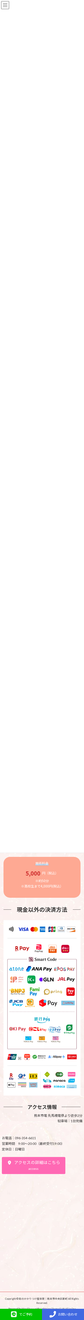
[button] (34, 1165)
